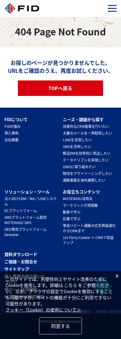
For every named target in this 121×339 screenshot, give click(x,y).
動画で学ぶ (71, 211)
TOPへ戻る (60, 88)
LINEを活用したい (77, 139)
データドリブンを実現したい (86, 159)
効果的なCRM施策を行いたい (86, 126)
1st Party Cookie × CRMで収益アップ (88, 240)
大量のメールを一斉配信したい (87, 132)
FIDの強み (12, 126)
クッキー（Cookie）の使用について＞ (43, 310)
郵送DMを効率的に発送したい (86, 153)
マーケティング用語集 (80, 205)
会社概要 (11, 139)
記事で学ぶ (71, 218)
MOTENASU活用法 (78, 198)
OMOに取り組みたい (79, 166)
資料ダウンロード (20, 254)
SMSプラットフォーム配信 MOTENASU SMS (25, 220)
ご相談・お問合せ (20, 261)
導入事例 (11, 132)
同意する (60, 325)
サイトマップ (16, 269)
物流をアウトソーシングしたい (87, 173)
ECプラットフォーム (20, 210)
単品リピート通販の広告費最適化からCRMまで (89, 228)
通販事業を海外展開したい (84, 180)
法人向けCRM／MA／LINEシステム (30, 201)
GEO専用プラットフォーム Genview (25, 232)
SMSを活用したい (77, 146)
